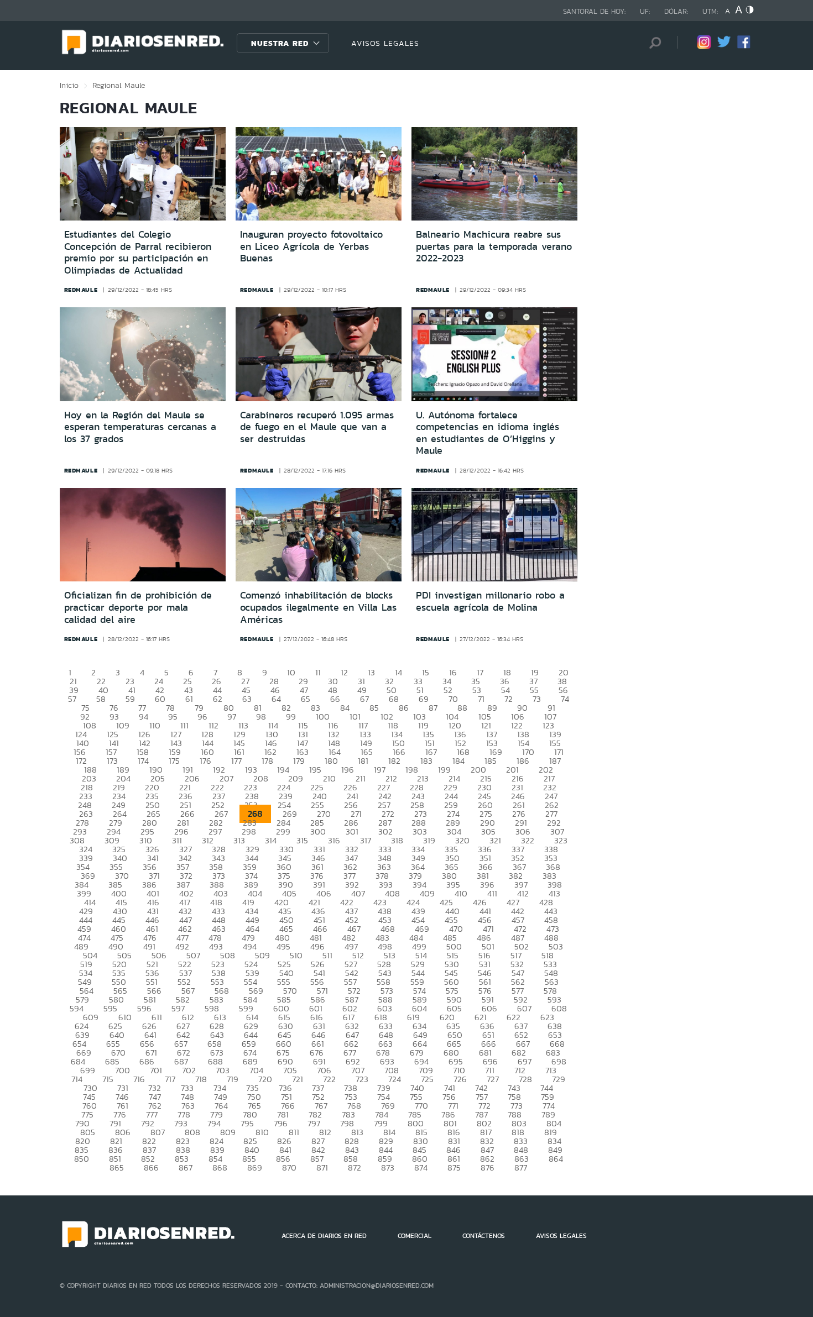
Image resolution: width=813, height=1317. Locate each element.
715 (107, 1079)
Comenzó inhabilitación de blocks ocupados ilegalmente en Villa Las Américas (318, 607)
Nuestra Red (280, 43)
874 (421, 1167)
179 (299, 761)
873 (387, 1167)
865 (117, 1167)
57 (72, 699)
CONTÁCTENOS (483, 1236)
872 (354, 1167)
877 (520, 1167)
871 (322, 1167)
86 (404, 707)
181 (363, 761)
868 (219, 1167)
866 (151, 1167)
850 (81, 1158)
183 (426, 761)
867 (185, 1167)
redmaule (81, 289)
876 (487, 1167)
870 (289, 1167)
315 (302, 840)
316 (334, 840)
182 (394, 761)
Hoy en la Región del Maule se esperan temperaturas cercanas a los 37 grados (140, 427)
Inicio (69, 85)
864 (556, 1158)
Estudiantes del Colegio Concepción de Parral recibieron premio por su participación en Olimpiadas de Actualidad (137, 252)
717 (170, 1079)
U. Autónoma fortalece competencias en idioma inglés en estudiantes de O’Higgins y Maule (487, 433)
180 (331, 761)
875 (454, 1167)
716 (139, 1079)
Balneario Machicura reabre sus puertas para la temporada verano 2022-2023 (494, 246)
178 (267, 761)
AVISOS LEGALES (385, 43)
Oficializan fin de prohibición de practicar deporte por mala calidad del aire (138, 607)
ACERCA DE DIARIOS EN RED (324, 1236)
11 (318, 672)
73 (537, 699)
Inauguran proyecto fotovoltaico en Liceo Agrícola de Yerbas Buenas (311, 246)
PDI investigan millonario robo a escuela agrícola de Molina (490, 601)
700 (122, 1070)
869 (254, 1167)
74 (565, 699)
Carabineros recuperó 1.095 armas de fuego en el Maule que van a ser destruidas (317, 427)
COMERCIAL (414, 1236)
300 (318, 831)
